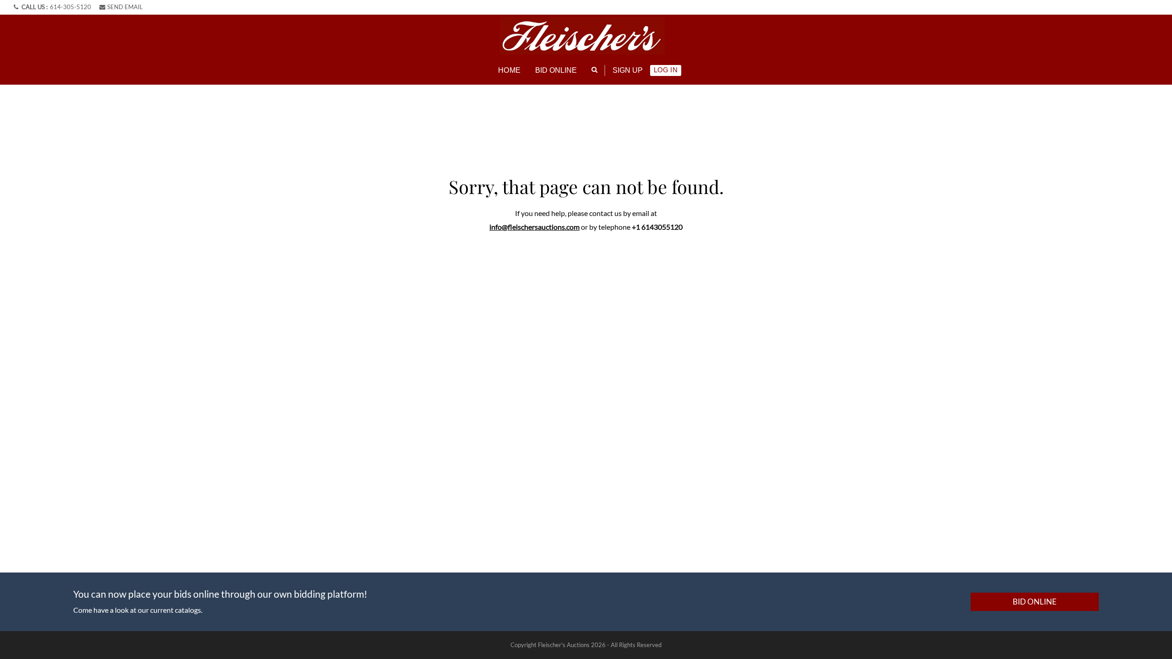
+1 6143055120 (657, 226)
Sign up (628, 70)
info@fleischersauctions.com (534, 226)
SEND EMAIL (125, 7)
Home (509, 70)
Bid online (556, 70)
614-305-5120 (70, 7)
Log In (665, 70)
